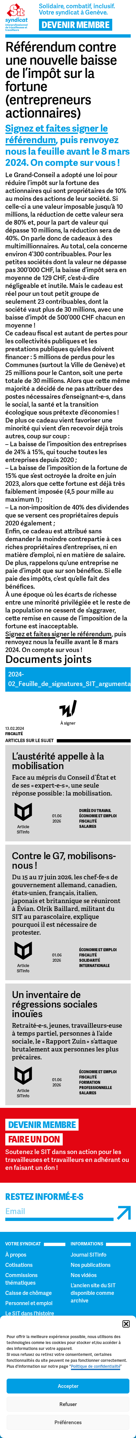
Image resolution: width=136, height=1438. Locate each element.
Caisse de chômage (28, 1293)
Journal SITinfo (88, 1254)
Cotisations (19, 1265)
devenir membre (75, 25)
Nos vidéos (84, 1275)
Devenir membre (42, 1125)
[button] (126, 1324)
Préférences (68, 1422)
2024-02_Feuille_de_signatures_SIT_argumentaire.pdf (69, 679)
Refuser (68, 1404)
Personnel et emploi (28, 1303)
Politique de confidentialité (95, 1366)
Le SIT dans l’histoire (29, 1313)
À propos (15, 1254)
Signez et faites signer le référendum (56, 134)
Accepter (68, 1386)
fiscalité (14, 733)
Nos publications (91, 1265)
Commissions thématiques (21, 1279)
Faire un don (34, 1139)
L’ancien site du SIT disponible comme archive (93, 1293)
